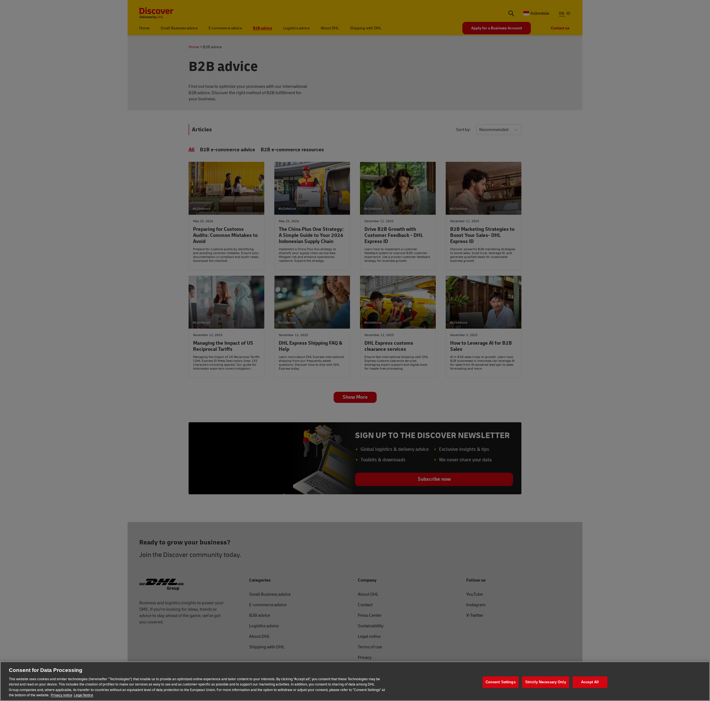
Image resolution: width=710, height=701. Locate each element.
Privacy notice (61, 695)
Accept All (590, 682)
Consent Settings (501, 682)
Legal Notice (83, 695)
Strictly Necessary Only (545, 682)
